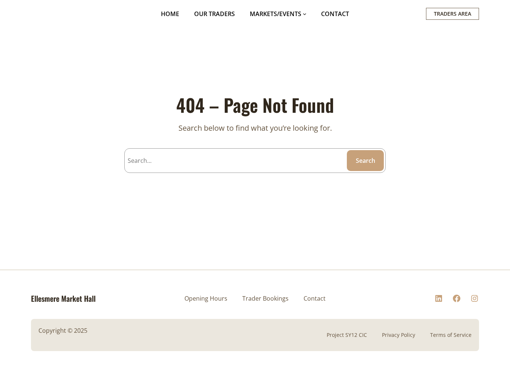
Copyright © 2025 (62, 330)
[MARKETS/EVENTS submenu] (305, 14)
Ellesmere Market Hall (63, 298)
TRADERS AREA (452, 13)
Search (365, 160)
